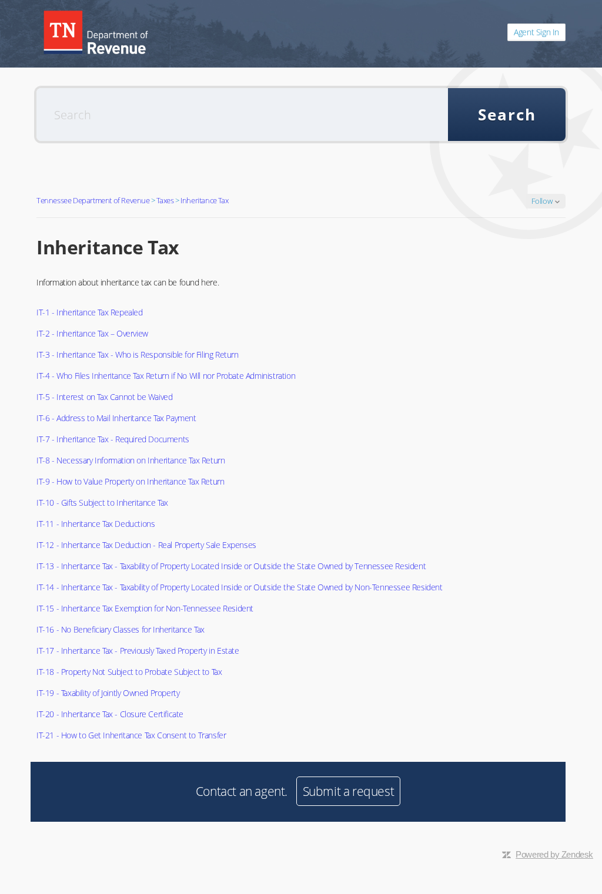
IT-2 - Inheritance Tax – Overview (92, 333)
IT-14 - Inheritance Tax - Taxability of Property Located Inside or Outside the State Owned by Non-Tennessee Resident (239, 587)
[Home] (95, 32)
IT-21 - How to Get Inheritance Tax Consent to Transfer (131, 735)
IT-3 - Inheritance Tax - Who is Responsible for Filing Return (137, 354)
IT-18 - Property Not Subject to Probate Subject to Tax (129, 671)
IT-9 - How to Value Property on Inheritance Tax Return (130, 481)
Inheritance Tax (204, 200)
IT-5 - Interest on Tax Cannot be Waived (104, 396)
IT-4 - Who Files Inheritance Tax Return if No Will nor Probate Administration (165, 375)
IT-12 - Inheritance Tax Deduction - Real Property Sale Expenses (146, 544)
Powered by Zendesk (554, 854)
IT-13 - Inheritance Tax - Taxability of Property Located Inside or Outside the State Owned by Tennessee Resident (231, 566)
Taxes (164, 200)
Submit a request (348, 791)
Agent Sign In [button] (536, 32)
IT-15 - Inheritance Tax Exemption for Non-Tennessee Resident (144, 608)
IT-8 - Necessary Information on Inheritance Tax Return (130, 460)
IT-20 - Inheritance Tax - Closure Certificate (109, 714)
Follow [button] (542, 201)
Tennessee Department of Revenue (93, 200)
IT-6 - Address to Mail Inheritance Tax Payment (116, 418)
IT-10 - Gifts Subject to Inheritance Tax (102, 502)
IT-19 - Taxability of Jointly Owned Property (107, 692)
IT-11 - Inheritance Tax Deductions (95, 523)
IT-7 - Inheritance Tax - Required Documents (112, 439)
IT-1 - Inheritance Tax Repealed (89, 312)
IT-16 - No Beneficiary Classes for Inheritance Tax (120, 629)
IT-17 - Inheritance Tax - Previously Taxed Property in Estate (137, 650)
